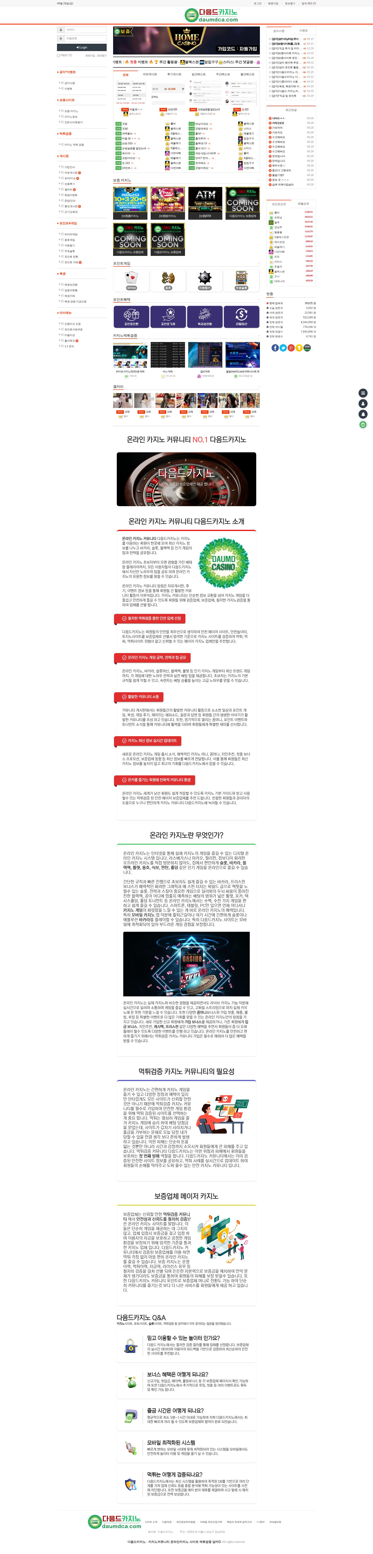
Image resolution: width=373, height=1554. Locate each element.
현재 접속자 (276, 303)
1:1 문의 (69, 346)
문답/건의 (70, 200)
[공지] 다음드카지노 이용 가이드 (290, 72)
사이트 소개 (151, 1522)
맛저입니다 (277, 156)
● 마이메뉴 (64, 312)
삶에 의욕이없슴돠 (281, 184)
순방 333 (169, 109)
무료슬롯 (70, 251)
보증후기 (70, 183)
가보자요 (276, 132)
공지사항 (70, 83)
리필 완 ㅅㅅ (132, 109)
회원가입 (273, 3)
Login (83, 47)
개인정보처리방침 (185, 1522)
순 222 (241, 109)
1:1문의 (261, 1522)
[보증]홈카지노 (130, 216)
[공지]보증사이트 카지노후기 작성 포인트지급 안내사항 (303, 53)
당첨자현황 (71, 290)
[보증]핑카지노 (167, 216)
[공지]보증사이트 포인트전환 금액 (291, 57)
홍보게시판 (72, 206)
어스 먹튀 (168, 371)
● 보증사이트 (66, 100)
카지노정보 (71, 116)
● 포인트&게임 (67, 223)
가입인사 (70, 167)
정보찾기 (290, 3)
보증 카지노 (71, 111)
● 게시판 (63, 156)
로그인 (258, 3)
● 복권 (61, 273)
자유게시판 (72, 172)
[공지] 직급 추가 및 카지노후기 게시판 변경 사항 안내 (302, 48)
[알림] (363, 414)
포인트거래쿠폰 (74, 329)
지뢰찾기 (70, 245)
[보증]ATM (205, 216)
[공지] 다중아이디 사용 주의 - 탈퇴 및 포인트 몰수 (300, 81)
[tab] (125, 75)
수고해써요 (277, 137)
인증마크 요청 (73, 323)
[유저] (363, 403)
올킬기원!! (276, 175)
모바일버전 (275, 1522)
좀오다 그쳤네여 (280, 170)
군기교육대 (71, 211)
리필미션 (70, 335)
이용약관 (167, 1522)
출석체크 (71, 340)
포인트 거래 (73, 262)
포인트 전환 (71, 256)
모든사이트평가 (74, 122)
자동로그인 (66, 55)
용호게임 (70, 239)
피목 (124, 411)
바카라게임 (71, 234)
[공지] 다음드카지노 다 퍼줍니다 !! (291, 76)
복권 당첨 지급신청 (76, 301)
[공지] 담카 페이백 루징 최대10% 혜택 (293, 62)
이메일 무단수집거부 (211, 1522)
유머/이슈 (71, 178)
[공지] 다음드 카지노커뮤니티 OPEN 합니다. (297, 91)
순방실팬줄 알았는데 (205, 109)
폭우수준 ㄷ (277, 165)
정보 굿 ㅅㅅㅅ (279, 179)
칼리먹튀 (205, 371)
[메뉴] (363, 393)
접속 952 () (309, 3)
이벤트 (68, 88)
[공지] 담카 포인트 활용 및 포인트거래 (293, 67)
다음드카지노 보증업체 (242, 216)
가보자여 (276, 127)
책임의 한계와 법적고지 (239, 1522)
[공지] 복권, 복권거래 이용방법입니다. (293, 86)
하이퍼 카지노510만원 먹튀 (130, 371)
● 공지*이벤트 (66, 72)
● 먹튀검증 (64, 133)
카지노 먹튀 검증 (74, 144)
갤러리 (70, 189)
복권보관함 (71, 284)
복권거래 (70, 295)
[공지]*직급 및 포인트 (283, 95)
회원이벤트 (71, 195)
